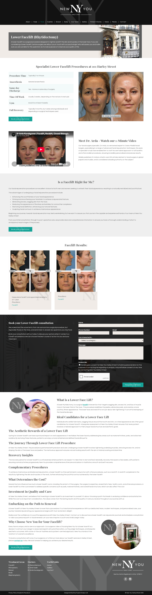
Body (66, 22)
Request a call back (133, 385)
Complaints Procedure (23, 593)
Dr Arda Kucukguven (35, 570)
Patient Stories (95, 22)
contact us (18, 540)
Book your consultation (20, 119)
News (107, 22)
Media (114, 22)
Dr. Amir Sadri (33, 568)
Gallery (84, 22)
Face (42, 22)
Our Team (75, 22)
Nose (35, 22)
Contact (123, 22)
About (28, 22)
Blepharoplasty (14, 575)
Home (49, 565)
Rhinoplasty (13, 568)
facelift (85, 405)
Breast (58, 22)
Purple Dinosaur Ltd (82, 593)
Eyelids (50, 22)
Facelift (15, 305)
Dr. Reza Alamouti (34, 565)
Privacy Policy (13, 593)
